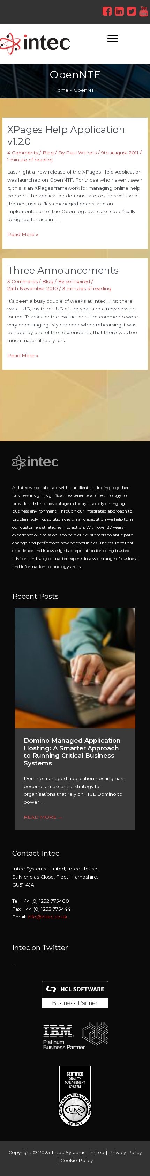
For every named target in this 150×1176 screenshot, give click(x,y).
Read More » (22, 233)
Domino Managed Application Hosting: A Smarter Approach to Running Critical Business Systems (72, 752)
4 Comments (22, 152)
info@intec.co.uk (47, 916)
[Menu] (113, 39)
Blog (48, 152)
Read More (43, 817)
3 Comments (22, 281)
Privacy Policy (125, 1152)
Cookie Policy (76, 1160)
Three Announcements (63, 270)
